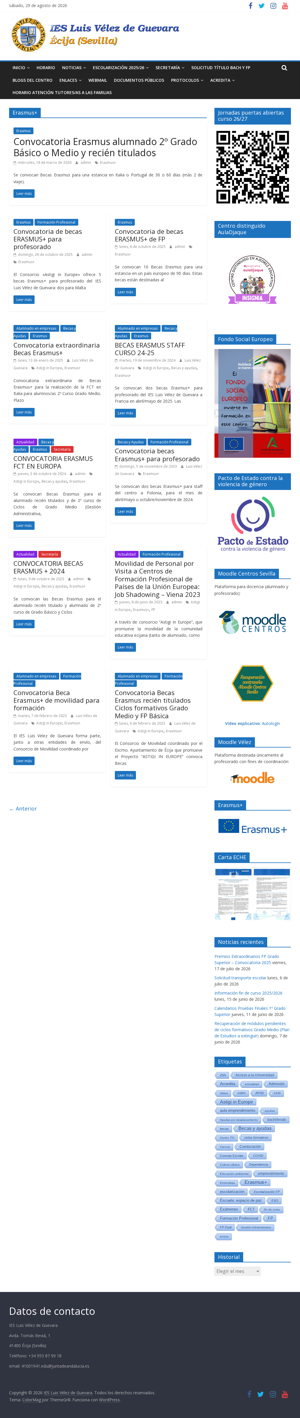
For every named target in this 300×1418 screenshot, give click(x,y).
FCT (251, 1209)
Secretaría (168, 67)
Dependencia (258, 1164)
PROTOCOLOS (185, 80)
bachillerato (276, 1120)
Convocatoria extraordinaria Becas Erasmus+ (56, 349)
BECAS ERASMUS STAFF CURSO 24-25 (150, 349)
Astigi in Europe (49, 367)
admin (86, 162)
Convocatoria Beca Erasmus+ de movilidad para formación (56, 700)
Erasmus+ (108, 162)
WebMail (97, 80)
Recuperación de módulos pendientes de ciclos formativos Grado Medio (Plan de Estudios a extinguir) (251, 1030)
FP (153, 609)
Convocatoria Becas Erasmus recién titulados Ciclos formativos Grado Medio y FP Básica (153, 704)
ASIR (277, 1093)
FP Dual (225, 1227)
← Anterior (23, 808)
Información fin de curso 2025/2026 (248, 993)
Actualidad (25, 442)
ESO (275, 1200)
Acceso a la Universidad (255, 1075)
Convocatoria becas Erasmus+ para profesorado (157, 454)
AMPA (242, 1093)
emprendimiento (271, 1174)
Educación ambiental (234, 1173)
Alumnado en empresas (36, 328)
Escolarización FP (267, 1192)
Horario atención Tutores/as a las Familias (62, 92)
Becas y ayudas (184, 367)
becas (224, 1129)
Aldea (224, 1093)
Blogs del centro (32, 80)
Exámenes (229, 1209)
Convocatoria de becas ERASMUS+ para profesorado (47, 239)
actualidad (252, 1084)
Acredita (227, 1083)
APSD (259, 1093)
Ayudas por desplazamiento (239, 1119)
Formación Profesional (56, 222)
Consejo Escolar (231, 1155)
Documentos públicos (139, 80)
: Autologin (252, 723)
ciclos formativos (256, 1137)
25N (223, 1075)
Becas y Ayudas (131, 442)
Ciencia (225, 1146)
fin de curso (272, 1209)
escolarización (232, 1191)
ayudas (270, 1110)
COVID (258, 1155)
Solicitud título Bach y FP (220, 67)
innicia (224, 1236)
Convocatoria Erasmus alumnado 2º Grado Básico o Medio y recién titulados (105, 147)
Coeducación (250, 1147)
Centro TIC (227, 1137)
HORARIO (46, 67)
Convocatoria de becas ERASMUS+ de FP (149, 235)
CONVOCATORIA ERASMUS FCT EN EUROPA (53, 462)
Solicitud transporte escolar (240, 977)
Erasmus (23, 130)
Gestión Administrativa (256, 1227)
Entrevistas (227, 1182)
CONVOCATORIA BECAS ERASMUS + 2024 (48, 567)
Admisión (276, 1084)
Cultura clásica (230, 1164)
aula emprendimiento (237, 1110)
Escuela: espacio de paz (241, 1200)
